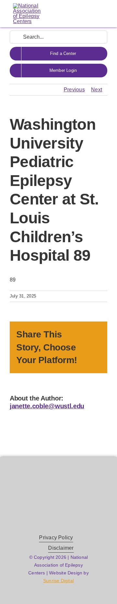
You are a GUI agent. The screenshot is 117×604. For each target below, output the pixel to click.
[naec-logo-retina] (58, 489)
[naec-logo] (27, 5)
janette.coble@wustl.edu (47, 406)
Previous (74, 89)
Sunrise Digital (58, 580)
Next (96, 89)
